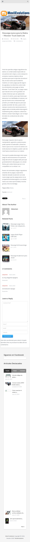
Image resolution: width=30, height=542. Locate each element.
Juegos (24, 39)
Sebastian (6, 39)
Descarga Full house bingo (19, 245)
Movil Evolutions (9, 536)
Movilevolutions (19, 538)
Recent (15, 370)
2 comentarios (19, 41)
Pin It (23, 199)
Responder (5, 280)
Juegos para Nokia (7, 41)
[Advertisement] (15, 55)
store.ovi (9, 192)
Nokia (12, 188)
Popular (7, 370)
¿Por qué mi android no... (16, 518)
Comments (22, 370)
